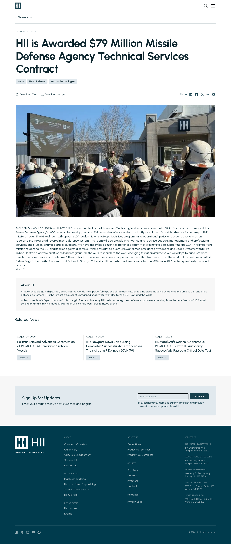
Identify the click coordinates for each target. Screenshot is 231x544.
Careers (132, 475)
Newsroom (70, 508)
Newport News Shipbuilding (80, 484)
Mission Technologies (76, 489)
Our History (70, 449)
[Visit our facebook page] (196, 94)
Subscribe (199, 396)
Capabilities (134, 444)
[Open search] (205, 6)
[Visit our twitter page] (202, 94)
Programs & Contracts (140, 454)
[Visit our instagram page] (208, 94)
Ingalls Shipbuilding (75, 478)
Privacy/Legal (135, 501)
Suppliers (132, 470)
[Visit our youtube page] (213, 94)
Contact (132, 486)
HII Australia (70, 494)
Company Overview (75, 444)
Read (22, 357)
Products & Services (138, 449)
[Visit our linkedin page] (190, 94)
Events (68, 513)
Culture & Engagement (77, 454)
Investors (132, 480)
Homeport (133, 494)
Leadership (70, 465)
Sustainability (72, 460)
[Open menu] (212, 6)
